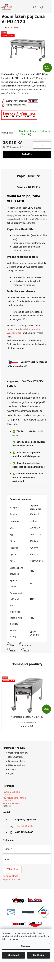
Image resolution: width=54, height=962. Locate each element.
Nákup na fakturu (16, 765)
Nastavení (26, 946)
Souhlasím (38, 955)
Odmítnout (13, 955)
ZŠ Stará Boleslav (11, 803)
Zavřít (17, 163)
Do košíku (27, 154)
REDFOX (14, 27)
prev (3, 688)
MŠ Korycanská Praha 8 (14, 798)
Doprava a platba (16, 761)
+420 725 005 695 (24, 826)
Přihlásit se (12, 869)
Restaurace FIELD (11, 792)
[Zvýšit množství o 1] (49, 145)
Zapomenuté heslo (12, 879)
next (51, 688)
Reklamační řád (16, 757)
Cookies (12, 769)
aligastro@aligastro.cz (26, 819)
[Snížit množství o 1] (35, 145)
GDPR (11, 773)
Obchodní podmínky (18, 752)
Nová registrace (10, 876)
